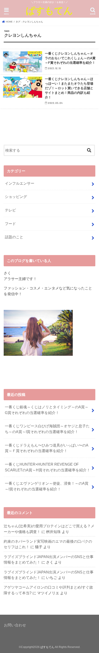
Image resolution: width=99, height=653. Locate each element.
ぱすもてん (49, 10)
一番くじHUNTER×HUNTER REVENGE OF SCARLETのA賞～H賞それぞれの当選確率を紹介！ (47, 467)
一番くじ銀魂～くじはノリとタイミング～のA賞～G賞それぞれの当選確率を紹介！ (46, 410)
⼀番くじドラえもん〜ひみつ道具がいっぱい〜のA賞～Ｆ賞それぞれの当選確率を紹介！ (46, 448)
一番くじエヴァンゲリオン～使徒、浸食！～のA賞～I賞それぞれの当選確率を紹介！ (46, 486)
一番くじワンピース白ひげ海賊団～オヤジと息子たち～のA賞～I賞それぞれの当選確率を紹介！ (47, 429)
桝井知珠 (53, 532)
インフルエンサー (19, 183)
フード (10, 224)
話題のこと (14, 237)
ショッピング (16, 197)
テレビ (10, 210)
